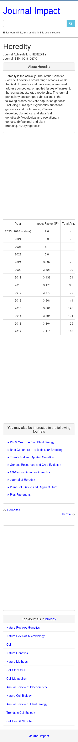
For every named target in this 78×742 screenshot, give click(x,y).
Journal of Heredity (22, 479)
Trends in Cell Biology (20, 712)
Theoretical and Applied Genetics (32, 457)
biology (50, 619)
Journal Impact (31, 10)
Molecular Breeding (50, 450)
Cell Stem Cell (15, 670)
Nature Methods (17, 661)
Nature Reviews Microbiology (25, 636)
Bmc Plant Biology (42, 442)
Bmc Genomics (20, 450)
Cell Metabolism (16, 678)
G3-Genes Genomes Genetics (30, 472)
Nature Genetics (17, 653)
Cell (8, 644)
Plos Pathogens (20, 494)
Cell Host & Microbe (19, 721)
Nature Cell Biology (19, 695)
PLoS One (17, 442)
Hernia (66, 514)
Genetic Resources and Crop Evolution (35, 464)
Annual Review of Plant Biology (26, 704)
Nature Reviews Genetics (23, 627)
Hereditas (13, 510)
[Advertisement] (39, 176)
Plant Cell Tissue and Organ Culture (33, 487)
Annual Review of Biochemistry (26, 687)
